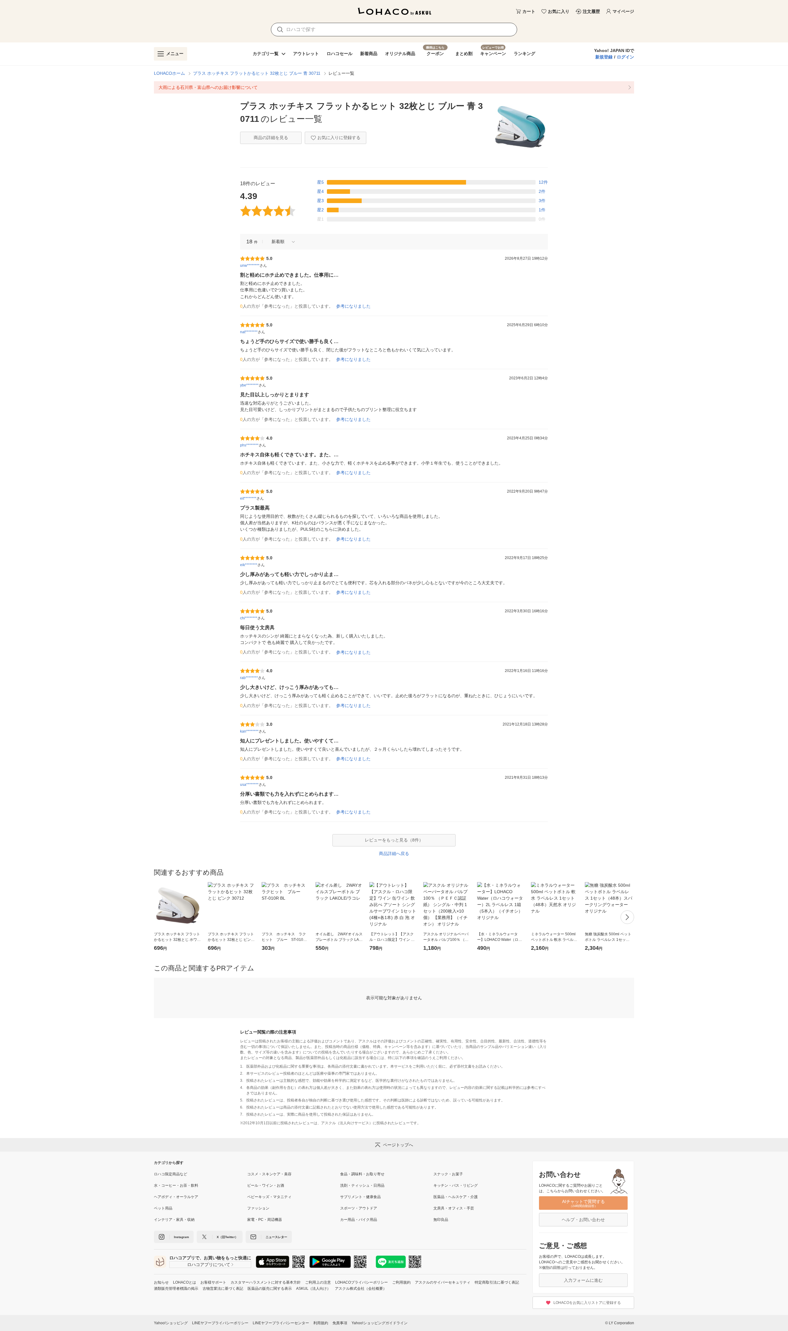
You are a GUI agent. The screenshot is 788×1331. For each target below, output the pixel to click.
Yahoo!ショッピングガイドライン (380, 1323)
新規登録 (604, 56)
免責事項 (339, 1323)
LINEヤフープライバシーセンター (281, 1323)
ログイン (625, 56)
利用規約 (320, 1323)
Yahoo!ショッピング (171, 1323)
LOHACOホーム (169, 73)
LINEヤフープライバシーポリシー (220, 1323)
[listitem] (394, 87)
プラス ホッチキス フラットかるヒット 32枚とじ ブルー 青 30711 (256, 73)
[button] (281, 241)
